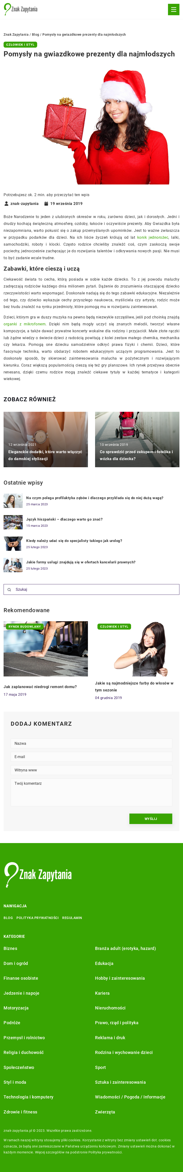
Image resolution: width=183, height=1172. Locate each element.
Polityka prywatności (37, 918)
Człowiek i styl (20, 44)
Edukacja (104, 963)
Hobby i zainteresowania (120, 978)
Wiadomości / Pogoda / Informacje (130, 1096)
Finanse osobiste (21, 978)
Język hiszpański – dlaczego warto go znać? (64, 519)
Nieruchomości (110, 1007)
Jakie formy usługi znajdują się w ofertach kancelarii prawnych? (81, 562)
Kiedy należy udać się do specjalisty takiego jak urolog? (74, 541)
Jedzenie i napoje (22, 993)
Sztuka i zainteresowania (120, 1082)
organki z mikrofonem (25, 324)
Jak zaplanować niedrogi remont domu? (40, 687)
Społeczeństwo (19, 1067)
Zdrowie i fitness (20, 1111)
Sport (100, 1067)
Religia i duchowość (24, 1052)
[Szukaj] (9, 590)
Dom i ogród (16, 963)
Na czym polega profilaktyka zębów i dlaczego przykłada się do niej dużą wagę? (94, 498)
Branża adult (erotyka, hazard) (125, 948)
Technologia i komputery (29, 1096)
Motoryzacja (16, 1007)
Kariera (102, 993)
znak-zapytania (24, 204)
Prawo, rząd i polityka (116, 1022)
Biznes (10, 948)
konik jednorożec (152, 237)
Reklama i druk (110, 1037)
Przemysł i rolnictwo (24, 1037)
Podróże (12, 1022)
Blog (8, 918)
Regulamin (72, 918)
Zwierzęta (105, 1111)
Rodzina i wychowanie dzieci (124, 1052)
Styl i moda (15, 1082)
